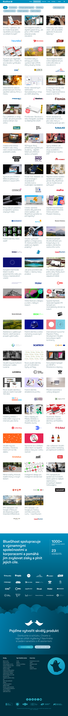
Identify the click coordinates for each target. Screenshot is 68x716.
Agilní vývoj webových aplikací (7, 681)
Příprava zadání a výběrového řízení (7, 690)
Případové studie (33, 664)
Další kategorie (58, 7)
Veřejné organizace (23, 11)
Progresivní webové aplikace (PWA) (7, 684)
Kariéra (17, 662)
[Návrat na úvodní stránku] (7, 2)
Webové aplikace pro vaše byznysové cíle (8, 675)
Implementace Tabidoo (8, 673)
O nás (17, 661)
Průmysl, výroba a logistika (26, 7)
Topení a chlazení (35, 11)
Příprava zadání (6, 668)
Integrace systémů (7, 667)
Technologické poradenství (9, 688)
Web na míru (6, 661)
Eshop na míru (6, 662)
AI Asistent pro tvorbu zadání (34, 661)
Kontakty (18, 665)
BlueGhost (36, 709)
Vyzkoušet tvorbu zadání (42, 647)
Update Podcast (33, 668)
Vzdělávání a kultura (9, 11)
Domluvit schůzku (25, 647)
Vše (5, 7)
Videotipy (32, 667)
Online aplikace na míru (8, 664)
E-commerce (13, 7)
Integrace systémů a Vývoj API (8, 678)
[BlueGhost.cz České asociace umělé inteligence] (57, 704)
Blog (31, 665)
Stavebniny (40, 7)
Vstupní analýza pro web (8, 665)
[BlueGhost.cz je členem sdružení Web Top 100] (25, 704)
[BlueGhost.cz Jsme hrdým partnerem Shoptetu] (17, 704)
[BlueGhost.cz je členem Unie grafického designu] (34, 704)
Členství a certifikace (20, 664)
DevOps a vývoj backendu (8, 687)
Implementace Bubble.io (8, 671)
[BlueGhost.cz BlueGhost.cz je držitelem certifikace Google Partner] (9, 704)
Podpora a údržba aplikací (8, 670)
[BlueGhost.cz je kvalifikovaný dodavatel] (45, 704)
